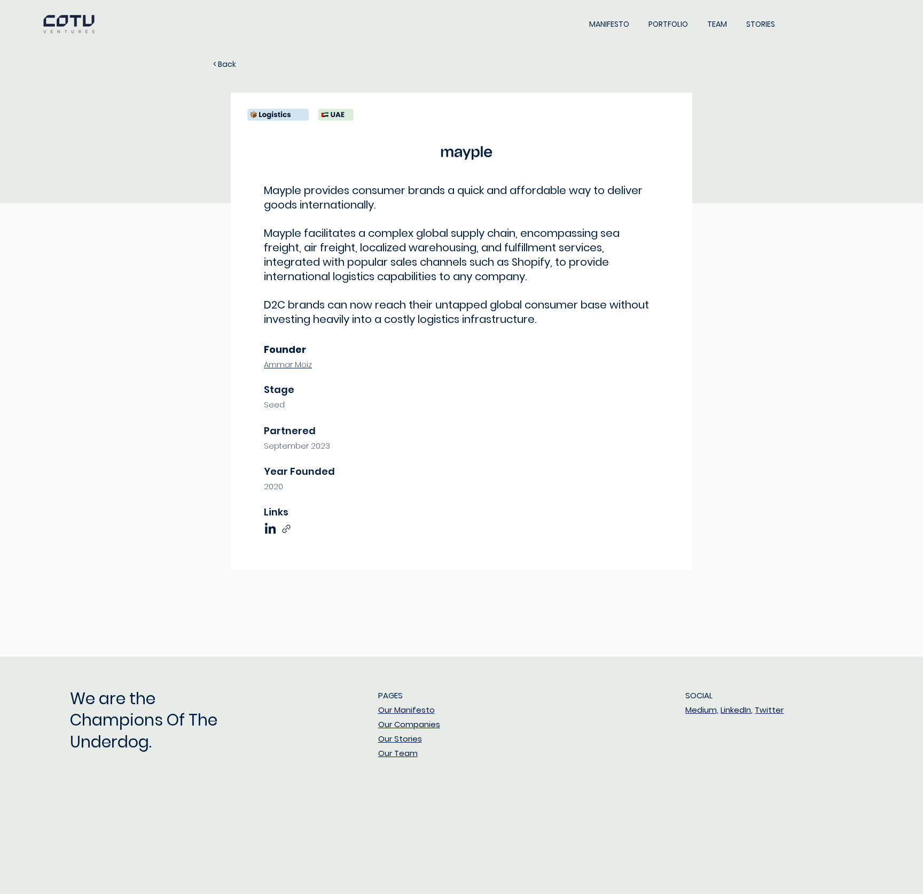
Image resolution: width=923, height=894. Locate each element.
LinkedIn (736, 709)
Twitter (769, 709)
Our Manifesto (406, 709)
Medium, (701, 709)
